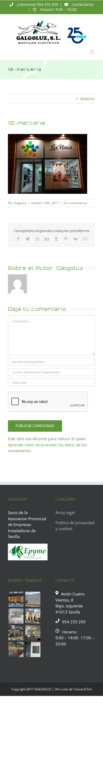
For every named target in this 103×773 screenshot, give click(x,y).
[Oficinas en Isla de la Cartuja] (33, 632)
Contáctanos (82, 4)
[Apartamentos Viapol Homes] (33, 649)
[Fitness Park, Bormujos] (16, 632)
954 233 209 (47, 4)
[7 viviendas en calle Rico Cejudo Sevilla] (33, 616)
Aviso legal (65, 512)
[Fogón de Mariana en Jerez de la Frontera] (16, 649)
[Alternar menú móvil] (92, 51)
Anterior (87, 98)
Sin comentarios (75, 203)
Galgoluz (20, 203)
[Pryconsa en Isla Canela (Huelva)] (33, 599)
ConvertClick (82, 689)
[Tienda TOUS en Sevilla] (16, 599)
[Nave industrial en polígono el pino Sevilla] (16, 616)
